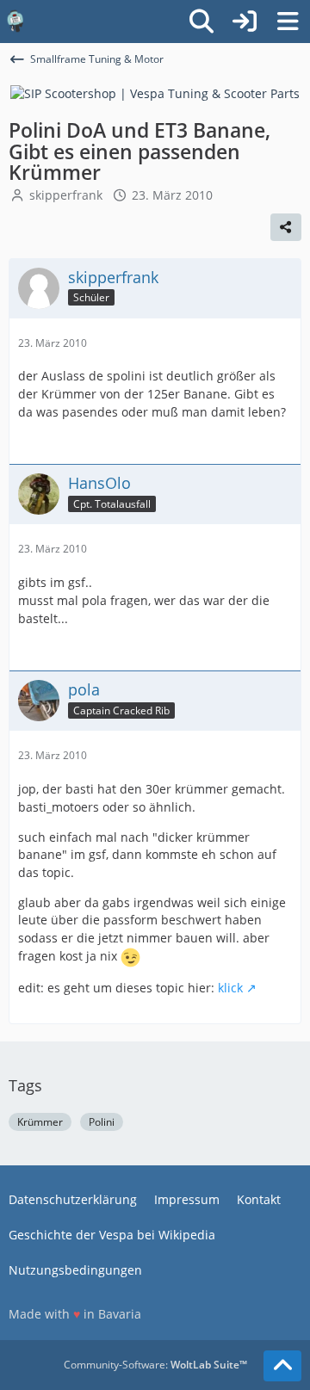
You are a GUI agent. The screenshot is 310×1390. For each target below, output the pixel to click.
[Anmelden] (244, 21)
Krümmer (40, 1122)
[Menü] (287, 21)
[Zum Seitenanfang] (282, 1365)
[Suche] (201, 21)
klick (230, 987)
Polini (102, 1122)
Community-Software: (155, 1364)
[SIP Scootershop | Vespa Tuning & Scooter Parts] (155, 92)
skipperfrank (65, 195)
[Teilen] (285, 227)
